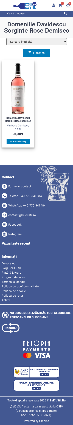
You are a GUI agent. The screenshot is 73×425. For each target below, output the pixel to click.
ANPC (6, 300)
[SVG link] (24, 5)
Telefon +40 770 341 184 (25, 196)
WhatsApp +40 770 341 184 (27, 205)
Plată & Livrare (11, 272)
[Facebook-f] (4, 224)
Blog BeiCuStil (11, 268)
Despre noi (9, 263)
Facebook (15, 224)
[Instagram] (4, 234)
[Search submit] (66, 14)
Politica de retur (12, 295)
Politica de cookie (14, 291)
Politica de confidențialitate (20, 286)
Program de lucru (13, 277)
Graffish (44, 421)
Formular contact (19, 186)
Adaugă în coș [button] (18, 141)
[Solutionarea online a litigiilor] (36, 385)
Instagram (15, 234)
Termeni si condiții (14, 282)
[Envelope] (4, 215)
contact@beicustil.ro (22, 215)
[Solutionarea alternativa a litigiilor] (36, 372)
